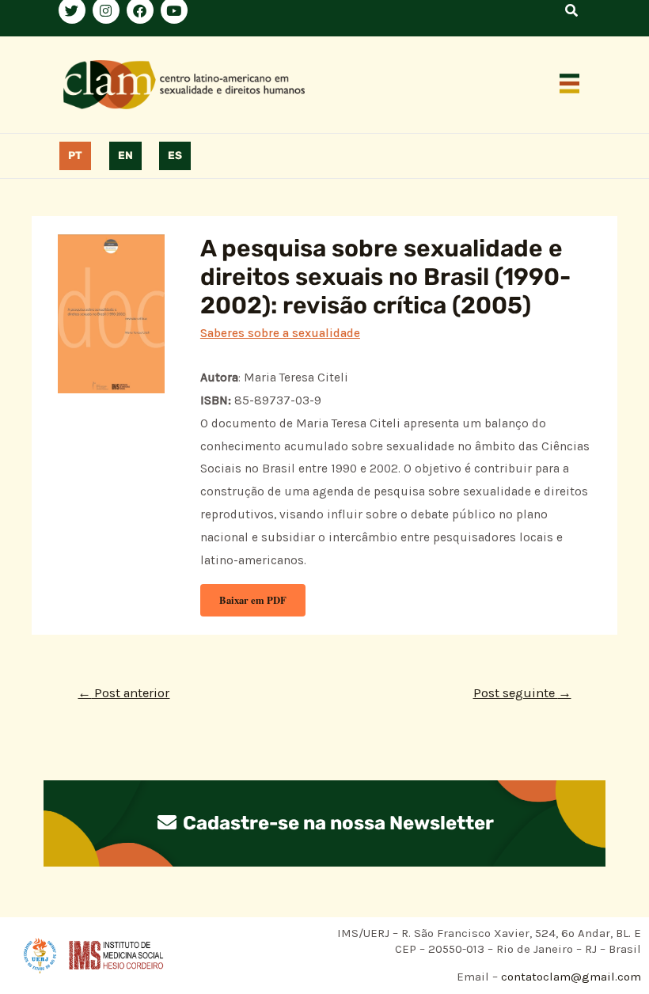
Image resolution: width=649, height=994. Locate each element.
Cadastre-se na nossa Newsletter (336, 823)
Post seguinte (522, 692)
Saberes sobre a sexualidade (280, 333)
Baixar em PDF (253, 600)
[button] (570, 84)
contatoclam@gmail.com (569, 976)
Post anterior (123, 692)
